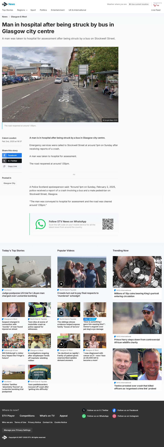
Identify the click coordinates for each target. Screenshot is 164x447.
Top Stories (7, 10)
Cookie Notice (60, 422)
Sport (33, 10)
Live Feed (155, 10)
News (5, 16)
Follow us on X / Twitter (97, 410)
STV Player (8, 415)
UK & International (77, 10)
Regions (21, 10)
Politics (43, 10)
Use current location (139, 4)
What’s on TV (47, 415)
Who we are (7, 422)
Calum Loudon (9, 138)
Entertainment (58, 10)
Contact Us (48, 422)
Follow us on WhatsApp (98, 416)
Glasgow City (9, 183)
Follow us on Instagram (128, 416)
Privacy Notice (34, 422)
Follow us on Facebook (128, 410)
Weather (110, 4)
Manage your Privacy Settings (17, 430)
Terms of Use (20, 422)
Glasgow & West (19, 16)
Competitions (27, 415)
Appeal (64, 415)
